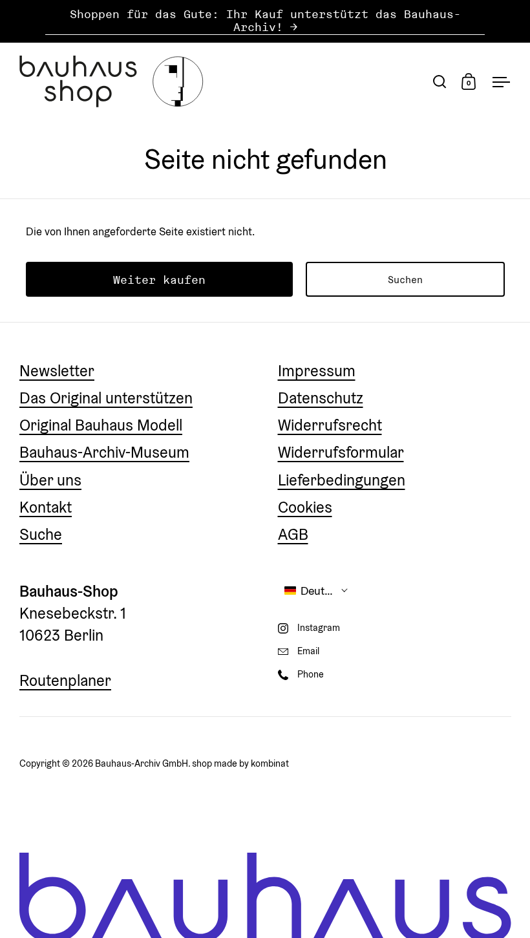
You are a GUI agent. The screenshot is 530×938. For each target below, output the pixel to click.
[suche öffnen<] (440, 81)
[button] (316, 590)
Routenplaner (65, 680)
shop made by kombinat (240, 763)
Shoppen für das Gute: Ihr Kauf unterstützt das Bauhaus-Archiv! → (265, 21)
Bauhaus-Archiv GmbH (141, 763)
